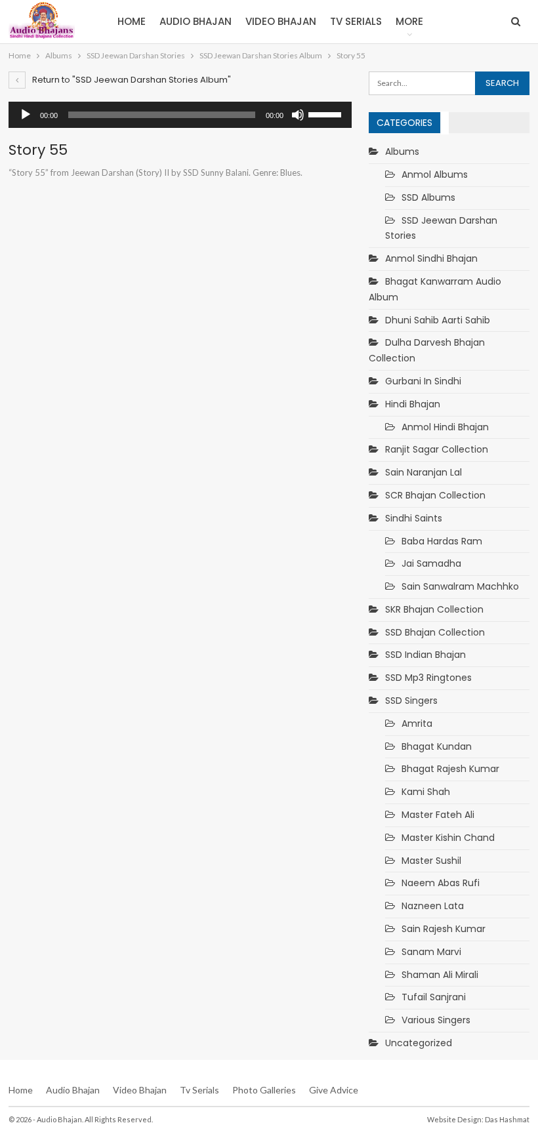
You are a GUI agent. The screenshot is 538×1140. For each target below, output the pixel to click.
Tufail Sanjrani (434, 997)
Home (131, 21)
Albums (402, 151)
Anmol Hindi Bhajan (445, 427)
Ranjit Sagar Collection (436, 449)
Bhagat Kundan (437, 746)
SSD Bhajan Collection (435, 632)
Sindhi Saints (413, 518)
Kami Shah (426, 791)
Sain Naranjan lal (423, 472)
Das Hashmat (507, 1119)
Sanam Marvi (431, 951)
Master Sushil (431, 860)
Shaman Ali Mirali (440, 974)
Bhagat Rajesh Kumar (450, 768)
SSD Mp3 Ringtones (428, 677)
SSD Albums (428, 197)
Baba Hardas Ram (442, 541)
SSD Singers (411, 700)
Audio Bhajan (195, 21)
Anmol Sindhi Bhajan (431, 258)
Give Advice (333, 1089)
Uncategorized (418, 1042)
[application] (180, 115)
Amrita (417, 723)
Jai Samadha (431, 563)
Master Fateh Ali (438, 814)
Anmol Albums (435, 174)
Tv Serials (356, 21)
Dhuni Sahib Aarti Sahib (437, 320)
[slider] (326, 113)
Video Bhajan (280, 21)
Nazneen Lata (433, 905)
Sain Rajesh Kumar (444, 928)
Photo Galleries (264, 1089)
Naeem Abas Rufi (441, 882)
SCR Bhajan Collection (435, 495)
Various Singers (436, 1020)
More (409, 21)
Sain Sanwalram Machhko (460, 586)
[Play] (25, 114)
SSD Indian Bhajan (425, 654)
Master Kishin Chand (448, 837)
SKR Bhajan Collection (434, 609)
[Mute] (297, 114)
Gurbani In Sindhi (423, 381)
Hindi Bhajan (412, 404)
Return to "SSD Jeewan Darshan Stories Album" (130, 79)
